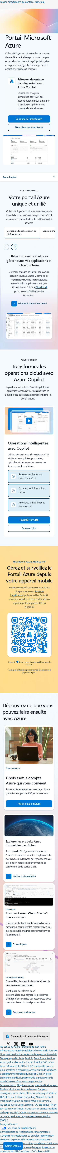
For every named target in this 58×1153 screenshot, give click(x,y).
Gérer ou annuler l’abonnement (37, 1135)
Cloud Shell (41, 287)
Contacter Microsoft (10, 1135)
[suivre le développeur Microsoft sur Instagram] (16, 1044)
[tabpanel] (29, 298)
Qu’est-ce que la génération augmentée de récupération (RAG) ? (29, 1116)
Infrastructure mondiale (12, 1050)
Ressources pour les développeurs (40, 1085)
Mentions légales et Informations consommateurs (26, 1139)
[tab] (22, 232)
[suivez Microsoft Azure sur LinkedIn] (23, 1044)
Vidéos (52, 1093)
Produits (29, 1058)
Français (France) (9, 1124)
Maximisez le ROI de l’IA (19, 1066)
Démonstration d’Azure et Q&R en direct (30, 1073)
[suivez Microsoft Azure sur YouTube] (31, 1044)
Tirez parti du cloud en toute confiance (19, 1054)
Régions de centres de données (41, 1050)
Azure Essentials (48, 1054)
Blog (19, 1085)
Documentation (8, 1085)
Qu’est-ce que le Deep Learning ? (17, 1104)
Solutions (37, 1066)
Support (4, 1073)
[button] (29, 177)
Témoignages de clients (12, 1058)
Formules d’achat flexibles (28, 1062)
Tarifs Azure (40, 1058)
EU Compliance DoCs (26, 1151)
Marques (36, 1147)
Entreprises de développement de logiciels (22, 1077)
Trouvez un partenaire (30, 1081)
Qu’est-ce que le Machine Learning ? (32, 1100)
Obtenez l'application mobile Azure (29, 1036)
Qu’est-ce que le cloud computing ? (18, 1097)
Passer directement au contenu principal (22, 1)
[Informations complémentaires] (17, 662)
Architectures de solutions (42, 1069)
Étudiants (5, 1089)
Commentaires (13, 1145)
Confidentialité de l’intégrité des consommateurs (25, 1131)
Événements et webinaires (23, 1089)
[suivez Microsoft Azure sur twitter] (8, 1044)
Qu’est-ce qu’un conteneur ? (35, 1112)
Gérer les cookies (24, 1143)
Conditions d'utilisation (46, 1143)
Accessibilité (44, 1151)
